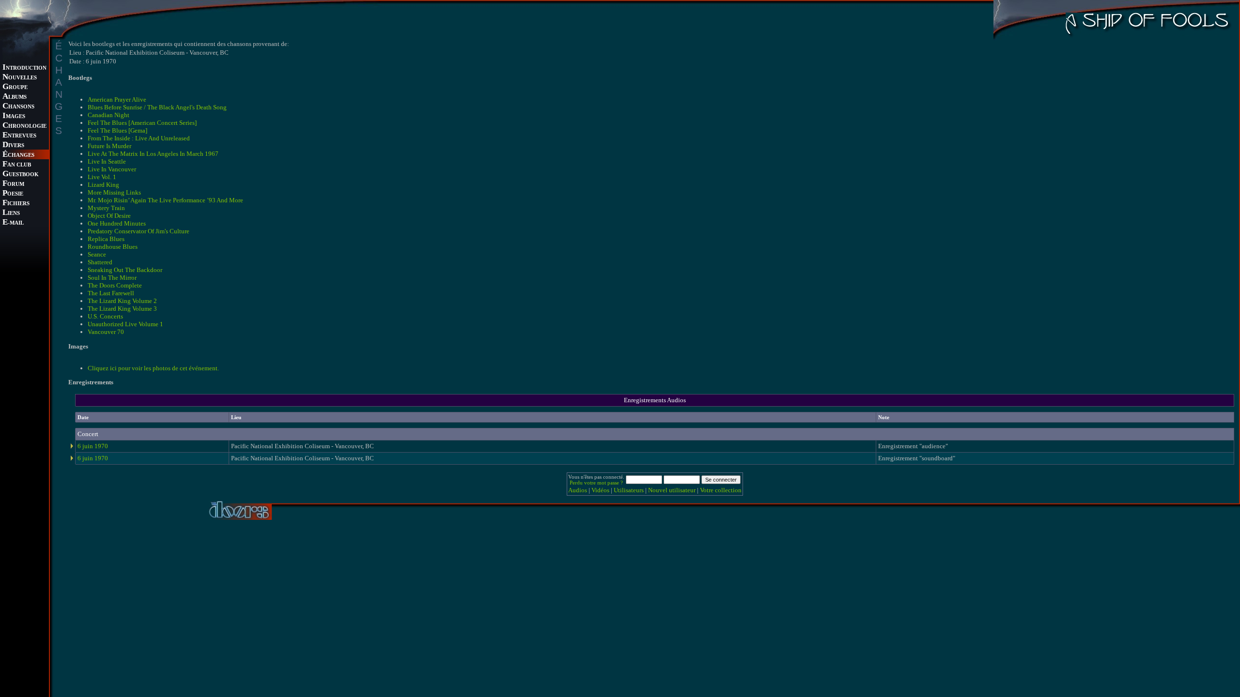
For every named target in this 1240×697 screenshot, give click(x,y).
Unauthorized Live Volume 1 (125, 324)
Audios (577, 490)
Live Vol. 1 (102, 177)
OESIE (12, 194)
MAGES (13, 116)
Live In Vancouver (112, 169)
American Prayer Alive (117, 99)
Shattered (100, 262)
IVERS (13, 145)
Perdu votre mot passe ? (596, 482)
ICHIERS (16, 203)
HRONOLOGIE (24, 126)
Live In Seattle (107, 161)
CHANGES (18, 155)
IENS (11, 213)
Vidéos (600, 490)
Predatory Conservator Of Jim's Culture (138, 231)
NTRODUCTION (24, 68)
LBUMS (14, 97)
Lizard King (103, 184)
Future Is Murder (109, 146)
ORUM (13, 184)
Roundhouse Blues (113, 246)
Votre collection (721, 490)
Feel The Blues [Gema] (117, 130)
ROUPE (15, 87)
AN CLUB (16, 164)
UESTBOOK (20, 174)
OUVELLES (19, 77)
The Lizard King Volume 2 (122, 300)
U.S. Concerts (105, 316)
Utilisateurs (629, 490)
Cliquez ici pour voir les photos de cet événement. (153, 368)
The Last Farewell (111, 293)
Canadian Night (108, 115)
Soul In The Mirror (112, 277)
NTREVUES (19, 135)
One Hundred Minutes (117, 223)
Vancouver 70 (106, 331)
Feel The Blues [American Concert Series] (142, 122)
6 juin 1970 (93, 446)
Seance (97, 254)
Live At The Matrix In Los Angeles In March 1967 (153, 153)
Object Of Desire (109, 215)
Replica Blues (106, 238)
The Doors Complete (115, 285)
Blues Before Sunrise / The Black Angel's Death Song (157, 107)
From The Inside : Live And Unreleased (139, 138)
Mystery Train (106, 208)
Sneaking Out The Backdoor (125, 269)
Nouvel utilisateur (672, 490)
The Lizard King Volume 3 (122, 308)
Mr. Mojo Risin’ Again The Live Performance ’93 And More (165, 200)
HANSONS (18, 106)
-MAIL (13, 223)
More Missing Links (114, 192)
